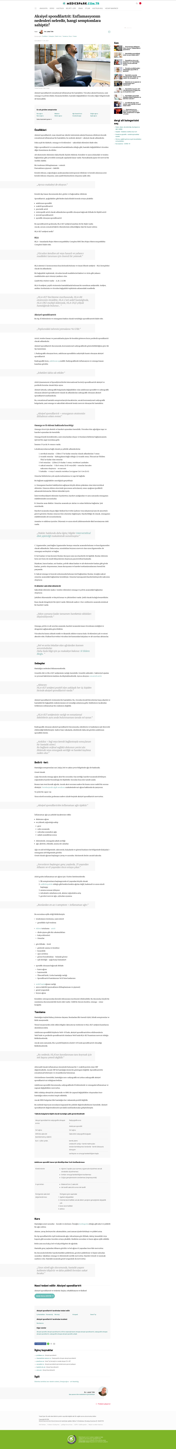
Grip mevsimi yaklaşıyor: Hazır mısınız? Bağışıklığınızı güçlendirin (132, 48)
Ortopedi (75, 1314)
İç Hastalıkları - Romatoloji (45, 1314)
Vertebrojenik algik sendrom (53, 787)
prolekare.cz (40, 1355)
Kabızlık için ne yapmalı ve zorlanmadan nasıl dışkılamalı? (132, 83)
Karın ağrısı (40, 116)
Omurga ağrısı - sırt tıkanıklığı (69, 1381)
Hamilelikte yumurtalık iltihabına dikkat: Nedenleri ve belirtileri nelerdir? (132, 97)
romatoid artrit (95, 676)
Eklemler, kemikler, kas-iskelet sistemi (46, 1381)
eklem (38, 928)
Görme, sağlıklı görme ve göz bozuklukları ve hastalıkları (128, 140)
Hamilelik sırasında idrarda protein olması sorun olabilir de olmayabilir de (132, 76)
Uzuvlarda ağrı (76, 116)
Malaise (57, 113)
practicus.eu (40, 1361)
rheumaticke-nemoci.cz (43, 1358)
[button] (35, 8)
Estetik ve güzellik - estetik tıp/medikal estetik (127, 135)
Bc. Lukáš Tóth (48, 31)
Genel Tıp (93, 1314)
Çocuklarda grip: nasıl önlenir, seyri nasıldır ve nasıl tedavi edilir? (132, 104)
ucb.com (39, 1370)
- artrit (52, 928)
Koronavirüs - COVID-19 (122, 144)
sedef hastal (40, 984)
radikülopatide (46, 884)
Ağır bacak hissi (77, 113)
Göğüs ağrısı (94, 113)
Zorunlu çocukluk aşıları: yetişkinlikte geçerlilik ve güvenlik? (131, 69)
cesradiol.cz (40, 1364)
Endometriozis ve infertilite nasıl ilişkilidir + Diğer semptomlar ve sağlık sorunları (131, 112)
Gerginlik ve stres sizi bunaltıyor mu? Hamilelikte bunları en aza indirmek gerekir (131, 63)
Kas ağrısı (40, 113)
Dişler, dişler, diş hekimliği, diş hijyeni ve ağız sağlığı (127, 128)
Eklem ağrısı (58, 116)
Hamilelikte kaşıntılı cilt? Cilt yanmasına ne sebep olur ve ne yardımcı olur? (131, 90)
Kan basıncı (40, 1323)
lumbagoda (83, 1224)
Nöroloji (57, 1314)
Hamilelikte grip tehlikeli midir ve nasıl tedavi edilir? (131, 54)
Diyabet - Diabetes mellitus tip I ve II (126, 131)
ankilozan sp (54, 361)
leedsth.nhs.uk (40, 1367)
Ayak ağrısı (93, 116)
